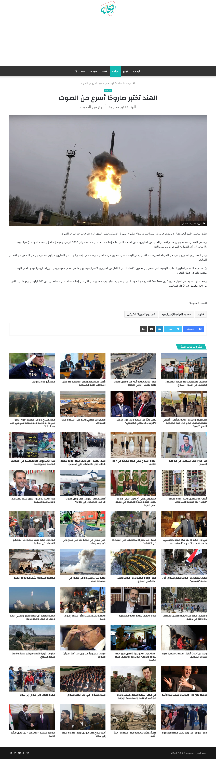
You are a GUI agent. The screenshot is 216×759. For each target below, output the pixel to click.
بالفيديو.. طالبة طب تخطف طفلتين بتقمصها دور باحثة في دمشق (185, 617)
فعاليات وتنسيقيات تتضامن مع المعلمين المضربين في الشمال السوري (186, 383)
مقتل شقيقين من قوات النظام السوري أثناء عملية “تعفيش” (184, 579)
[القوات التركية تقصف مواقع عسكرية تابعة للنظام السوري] (32, 637)
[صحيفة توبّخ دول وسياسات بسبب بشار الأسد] (184, 679)
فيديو (125, 71)
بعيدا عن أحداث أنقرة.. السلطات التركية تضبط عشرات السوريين (184, 655)
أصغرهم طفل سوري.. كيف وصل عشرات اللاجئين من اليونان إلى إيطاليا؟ (85, 500)
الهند (199, 314)
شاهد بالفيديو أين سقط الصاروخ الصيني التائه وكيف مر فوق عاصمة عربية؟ (32, 617)
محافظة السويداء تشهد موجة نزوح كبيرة (34, 578)
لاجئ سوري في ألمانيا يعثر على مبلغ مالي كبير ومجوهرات (84, 541)
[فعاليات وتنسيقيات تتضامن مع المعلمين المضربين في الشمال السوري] (184, 366)
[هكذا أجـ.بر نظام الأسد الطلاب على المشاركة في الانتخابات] (133, 524)
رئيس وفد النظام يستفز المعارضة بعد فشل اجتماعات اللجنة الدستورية (83, 383)
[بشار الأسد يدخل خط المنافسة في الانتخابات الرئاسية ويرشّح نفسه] (32, 445)
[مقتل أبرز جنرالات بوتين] (32, 366)
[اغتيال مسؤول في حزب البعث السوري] (82, 679)
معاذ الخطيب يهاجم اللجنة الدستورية (137, 616)
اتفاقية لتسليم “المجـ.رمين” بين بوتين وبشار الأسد (33, 734)
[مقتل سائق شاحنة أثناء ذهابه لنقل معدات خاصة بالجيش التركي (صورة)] (133, 366)
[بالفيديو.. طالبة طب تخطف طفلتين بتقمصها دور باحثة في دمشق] (184, 600)
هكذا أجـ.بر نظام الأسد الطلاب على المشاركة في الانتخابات (134, 541)
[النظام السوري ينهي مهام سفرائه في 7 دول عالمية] (133, 445)
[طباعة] (143, 329)
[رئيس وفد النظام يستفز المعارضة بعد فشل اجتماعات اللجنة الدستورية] (82, 366)
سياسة (115, 71)
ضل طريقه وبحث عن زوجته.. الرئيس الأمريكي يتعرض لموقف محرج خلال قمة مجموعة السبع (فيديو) (185, 423)
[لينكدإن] (159, 329)
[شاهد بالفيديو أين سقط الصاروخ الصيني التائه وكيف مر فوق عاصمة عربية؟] (32, 600)
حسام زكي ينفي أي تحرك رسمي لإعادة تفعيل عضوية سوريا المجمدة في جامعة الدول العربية (135, 502)
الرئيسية (136, 71)
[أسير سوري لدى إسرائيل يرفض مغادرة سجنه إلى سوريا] (82, 717)
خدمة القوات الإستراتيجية (176, 314)
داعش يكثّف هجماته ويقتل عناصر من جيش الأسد (134, 734)
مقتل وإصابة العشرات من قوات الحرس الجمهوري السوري (136, 579)
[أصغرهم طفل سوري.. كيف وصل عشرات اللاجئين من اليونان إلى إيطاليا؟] (82, 483)
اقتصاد (104, 71)
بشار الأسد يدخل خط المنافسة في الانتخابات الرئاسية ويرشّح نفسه (33, 462)
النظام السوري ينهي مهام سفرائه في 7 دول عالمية (133, 462)
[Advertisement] (108, 42)
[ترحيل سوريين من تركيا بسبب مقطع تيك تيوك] (184, 717)
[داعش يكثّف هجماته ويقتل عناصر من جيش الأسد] (133, 717)
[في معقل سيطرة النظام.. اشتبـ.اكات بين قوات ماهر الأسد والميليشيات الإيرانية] (133, 679)
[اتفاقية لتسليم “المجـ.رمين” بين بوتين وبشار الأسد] (32, 717)
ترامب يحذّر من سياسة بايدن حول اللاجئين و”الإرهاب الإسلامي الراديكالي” (136, 421)
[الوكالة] (108, 8)
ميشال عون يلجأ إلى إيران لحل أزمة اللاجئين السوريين (84, 655)
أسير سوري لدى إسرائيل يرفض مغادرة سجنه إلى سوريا (83, 734)
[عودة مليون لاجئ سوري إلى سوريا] (32, 679)
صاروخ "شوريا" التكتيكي (140, 314)
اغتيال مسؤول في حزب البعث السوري (86, 695)
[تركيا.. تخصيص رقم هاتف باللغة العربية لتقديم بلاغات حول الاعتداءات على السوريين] (82, 445)
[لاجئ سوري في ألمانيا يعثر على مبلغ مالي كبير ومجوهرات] (82, 524)
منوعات (93, 71)
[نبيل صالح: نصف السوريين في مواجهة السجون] (184, 445)
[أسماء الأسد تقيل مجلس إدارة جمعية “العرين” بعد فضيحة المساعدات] (184, 483)
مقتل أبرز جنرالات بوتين (43, 382)
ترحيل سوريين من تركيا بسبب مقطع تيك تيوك (184, 733)
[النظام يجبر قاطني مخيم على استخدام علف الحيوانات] (82, 403)
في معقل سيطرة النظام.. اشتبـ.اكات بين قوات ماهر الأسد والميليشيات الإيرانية (136, 696)
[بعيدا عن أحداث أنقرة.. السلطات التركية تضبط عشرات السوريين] (184, 637)
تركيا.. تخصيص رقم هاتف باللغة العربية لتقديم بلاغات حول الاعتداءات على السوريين (82, 462)
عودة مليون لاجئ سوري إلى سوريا (37, 695)
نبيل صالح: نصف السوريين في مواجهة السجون (188, 462)
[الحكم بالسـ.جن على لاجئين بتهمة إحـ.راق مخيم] (82, 600)
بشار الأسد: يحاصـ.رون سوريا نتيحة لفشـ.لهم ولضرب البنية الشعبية (33, 500)
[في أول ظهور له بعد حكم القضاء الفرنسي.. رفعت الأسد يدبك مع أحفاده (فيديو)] (184, 524)
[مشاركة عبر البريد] (151, 329)
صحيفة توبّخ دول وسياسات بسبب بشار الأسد (184, 695)
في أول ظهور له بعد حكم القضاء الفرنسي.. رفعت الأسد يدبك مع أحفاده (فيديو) (185, 541)
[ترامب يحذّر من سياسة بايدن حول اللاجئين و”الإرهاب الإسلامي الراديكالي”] (133, 403)
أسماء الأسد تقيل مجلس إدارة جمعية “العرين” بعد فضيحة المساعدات (188, 500)
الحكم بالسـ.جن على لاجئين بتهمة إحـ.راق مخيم (84, 617)
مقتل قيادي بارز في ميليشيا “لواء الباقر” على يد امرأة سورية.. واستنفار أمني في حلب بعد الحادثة (32, 423)
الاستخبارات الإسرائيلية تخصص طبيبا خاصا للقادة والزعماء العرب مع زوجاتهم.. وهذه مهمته (135, 656)
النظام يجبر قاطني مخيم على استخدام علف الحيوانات (83, 421)
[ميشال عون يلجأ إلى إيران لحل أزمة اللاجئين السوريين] (82, 637)
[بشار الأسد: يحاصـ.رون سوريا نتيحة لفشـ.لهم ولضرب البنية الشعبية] (32, 483)
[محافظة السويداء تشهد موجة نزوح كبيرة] (32, 562)
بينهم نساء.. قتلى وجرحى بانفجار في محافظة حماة (87, 579)
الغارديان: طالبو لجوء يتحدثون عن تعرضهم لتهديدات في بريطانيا (34, 541)
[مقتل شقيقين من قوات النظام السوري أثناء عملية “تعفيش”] (184, 562)
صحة (83, 71)
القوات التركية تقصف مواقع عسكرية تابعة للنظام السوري (33, 655)
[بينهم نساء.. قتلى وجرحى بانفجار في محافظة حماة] (82, 562)
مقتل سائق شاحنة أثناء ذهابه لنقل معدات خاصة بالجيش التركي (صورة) (135, 383)
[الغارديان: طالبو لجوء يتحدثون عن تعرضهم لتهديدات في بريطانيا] (32, 524)
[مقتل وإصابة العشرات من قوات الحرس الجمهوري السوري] (133, 562)
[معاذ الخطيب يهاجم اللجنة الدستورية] (133, 600)
